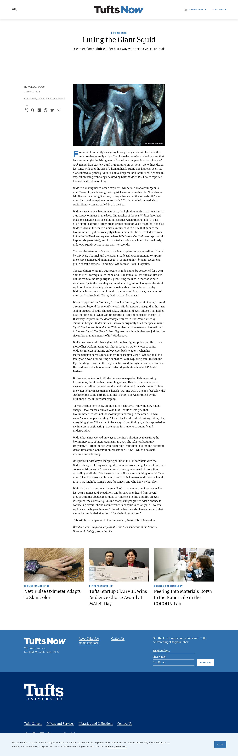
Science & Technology (168, 586)
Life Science (119, 33)
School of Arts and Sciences (51, 98)
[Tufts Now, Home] (119, 10)
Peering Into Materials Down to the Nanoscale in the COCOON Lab (183, 597)
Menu (15, 9)
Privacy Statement (117, 746)
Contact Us (118, 638)
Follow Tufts (196, 9)
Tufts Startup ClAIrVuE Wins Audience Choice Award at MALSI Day (118, 597)
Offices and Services (60, 723)
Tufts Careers (33, 723)
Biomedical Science (37, 586)
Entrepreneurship (101, 586)
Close (220, 744)
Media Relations (89, 643)
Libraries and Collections (96, 723)
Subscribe (218, 9)
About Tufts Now (89, 638)
